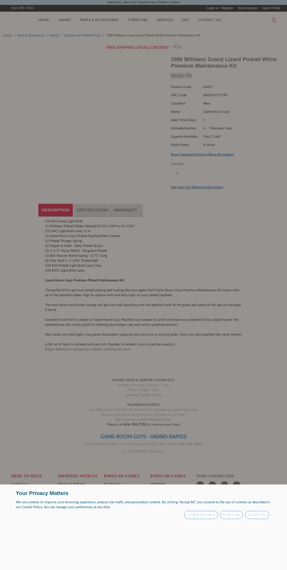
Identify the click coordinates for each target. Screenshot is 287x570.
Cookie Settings (201, 514)
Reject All (231, 514)
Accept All (257, 514)
